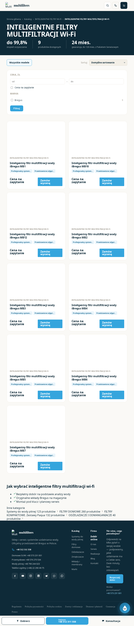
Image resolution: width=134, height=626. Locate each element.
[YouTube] (23, 576)
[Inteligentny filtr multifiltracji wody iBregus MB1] (36, 137)
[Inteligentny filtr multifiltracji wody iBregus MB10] (98, 137)
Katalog (28, 19)
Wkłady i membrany (77, 563)
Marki (74, 569)
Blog (93, 558)
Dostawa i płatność (94, 606)
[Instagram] (30, 576)
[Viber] (54, 576)
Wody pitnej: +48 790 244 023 (26, 563)
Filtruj (16, 108)
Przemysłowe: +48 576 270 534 (26, 559)
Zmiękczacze (78, 556)
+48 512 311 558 (23, 549)
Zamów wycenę (45, 182)
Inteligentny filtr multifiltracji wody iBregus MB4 (94, 306)
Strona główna (14, 19)
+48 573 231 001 (114, 593)
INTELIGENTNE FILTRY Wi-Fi (48, 19)
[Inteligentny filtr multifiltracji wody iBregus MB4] (98, 279)
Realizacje (95, 553)
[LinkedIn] (38, 576)
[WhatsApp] (62, 576)
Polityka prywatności (34, 606)
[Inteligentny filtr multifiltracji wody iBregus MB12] (36, 208)
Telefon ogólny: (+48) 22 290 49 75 (28, 567)
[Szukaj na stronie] (107, 5)
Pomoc (15, 612)
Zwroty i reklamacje (74, 606)
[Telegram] (46, 576)
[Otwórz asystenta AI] (125, 608)
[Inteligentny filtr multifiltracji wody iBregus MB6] (98, 350)
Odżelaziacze (78, 551)
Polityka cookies (54, 606)
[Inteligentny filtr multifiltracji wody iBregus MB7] (36, 421)
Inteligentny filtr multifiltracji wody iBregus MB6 (94, 377)
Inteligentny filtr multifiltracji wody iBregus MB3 (32, 306)
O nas (93, 544)
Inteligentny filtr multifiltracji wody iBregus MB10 (94, 164)
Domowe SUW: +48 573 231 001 (27, 555)
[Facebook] (15, 576)
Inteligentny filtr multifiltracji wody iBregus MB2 (94, 235)
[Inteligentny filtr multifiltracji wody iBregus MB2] (98, 208)
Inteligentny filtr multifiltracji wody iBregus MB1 (32, 164)
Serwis (94, 549)
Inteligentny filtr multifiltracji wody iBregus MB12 (32, 235)
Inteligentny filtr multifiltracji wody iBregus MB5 (32, 377)
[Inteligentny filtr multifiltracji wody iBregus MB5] (36, 350)
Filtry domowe (76, 546)
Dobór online (94, 538)
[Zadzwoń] (115, 5)
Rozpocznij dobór (115, 578)
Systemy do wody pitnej (77, 538)
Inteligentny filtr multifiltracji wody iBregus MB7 (32, 449)
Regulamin (17, 606)
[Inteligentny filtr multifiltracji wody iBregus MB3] (36, 279)
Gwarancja (110, 606)
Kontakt (94, 563)
